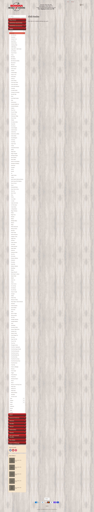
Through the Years (14, 345)
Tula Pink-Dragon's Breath (16, 349)
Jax (11, 173)
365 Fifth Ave (13, 35)
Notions (18, 421)
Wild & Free (13, 388)
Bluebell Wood (13, 66)
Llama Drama (13, 206)
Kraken (12, 197)
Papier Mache (13, 248)
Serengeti (13, 293)
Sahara (12, 281)
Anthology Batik (14, 44)
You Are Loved (14, 396)
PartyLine (13, 250)
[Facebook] (10, 450)
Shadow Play (13, 297)
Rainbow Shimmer (14, 266)
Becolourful (13, 62)
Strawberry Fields (14, 327)
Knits (11, 410)
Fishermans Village (14, 116)
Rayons (11, 408)
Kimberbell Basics (14, 187)
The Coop (13, 337)
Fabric (18, 29)
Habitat (12, 149)
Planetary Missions (14, 258)
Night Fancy (13, 238)
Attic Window (13, 50)
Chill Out (13, 78)
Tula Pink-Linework (15, 353)
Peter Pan (13, 254)
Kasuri (12, 185)
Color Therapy (13, 80)
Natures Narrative (14, 234)
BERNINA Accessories (18, 26)
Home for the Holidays (15, 161)
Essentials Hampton (14, 106)
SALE (11, 415)
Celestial (12, 70)
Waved (12, 380)
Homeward (13, 165)
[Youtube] (13, 450)
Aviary (12, 54)
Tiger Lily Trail (14, 339)
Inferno (12, 169)
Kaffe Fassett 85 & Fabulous (16, 181)
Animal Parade (13, 42)
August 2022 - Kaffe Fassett (16, 48)
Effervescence (13, 102)
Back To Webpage (14, 443)
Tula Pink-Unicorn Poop (15, 360)
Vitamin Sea (13, 376)
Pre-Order (12, 440)
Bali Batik (13, 56)
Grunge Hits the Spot (15, 147)
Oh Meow (13, 240)
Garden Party (13, 131)
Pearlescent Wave (14, 252)
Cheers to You (13, 74)
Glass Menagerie (14, 137)
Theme (17, 402)
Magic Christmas (14, 210)
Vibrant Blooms (14, 374)
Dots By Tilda (13, 94)
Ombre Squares (14, 242)
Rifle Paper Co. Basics (15, 274)
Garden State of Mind (15, 133)
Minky (12, 224)
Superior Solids (14, 333)
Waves (12, 382)
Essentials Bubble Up (15, 104)
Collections (17, 33)
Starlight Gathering (14, 319)
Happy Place (13, 151)
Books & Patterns (18, 418)
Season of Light (14, 291)
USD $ (46, 498)
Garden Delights (14, 127)
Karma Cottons (14, 183)
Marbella (12, 216)
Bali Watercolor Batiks (15, 60)
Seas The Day (13, 289)
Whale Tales (13, 386)
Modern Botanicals (14, 226)
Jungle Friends (13, 175)
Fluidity (12, 120)
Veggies (12, 372)
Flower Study (13, 118)
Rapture (12, 270)
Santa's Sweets (13, 283)
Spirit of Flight (14, 313)
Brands (17, 31)
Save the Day (13, 285)
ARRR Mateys (13, 46)
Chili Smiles (13, 76)
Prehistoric (13, 260)
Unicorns (12, 368)
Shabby (12, 295)
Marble (12, 218)
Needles (18, 424)
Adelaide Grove (14, 39)
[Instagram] (16, 450)
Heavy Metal (13, 159)
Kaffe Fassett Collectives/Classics (17, 179)
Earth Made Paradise (15, 98)
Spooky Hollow (14, 315)
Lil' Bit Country (14, 204)
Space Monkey (13, 307)
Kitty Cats (13, 191)
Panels (11, 404)
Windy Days (13, 390)
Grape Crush (13, 143)
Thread (18, 427)
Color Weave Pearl (14, 82)
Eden (12, 100)
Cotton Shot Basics (14, 84)
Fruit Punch (13, 125)
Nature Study (13, 232)
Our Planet (13, 244)
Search (47, 506)
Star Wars (13, 317)
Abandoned (13, 37)
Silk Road (13, 303)
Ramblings (13, 268)
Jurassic (12, 177)
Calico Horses (13, 68)
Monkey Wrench (14, 228)
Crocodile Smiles (14, 90)
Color (17, 399)
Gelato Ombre (13, 135)
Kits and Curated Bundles (14, 436)
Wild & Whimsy (14, 392)
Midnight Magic (14, 220)
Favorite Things (14, 112)
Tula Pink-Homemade (15, 351)
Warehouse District (14, 378)
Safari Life (13, 279)
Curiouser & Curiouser (15, 92)
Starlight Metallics (14, 321)
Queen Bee (13, 264)
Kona (12, 195)
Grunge (12, 145)
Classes (18, 433)
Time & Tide (13, 341)
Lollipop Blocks (14, 208)
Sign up (72, 1)
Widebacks (12, 406)
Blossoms (13, 64)
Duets (12, 96)
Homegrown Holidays (15, 163)
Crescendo (13, 88)
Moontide (13, 230)
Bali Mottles (13, 58)
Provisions (13, 262)
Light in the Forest (14, 202)
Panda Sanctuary (14, 246)
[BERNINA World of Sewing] (16, 7)
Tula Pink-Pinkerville (15, 355)
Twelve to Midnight (14, 366)
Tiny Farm (13, 343)
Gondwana (13, 139)
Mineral (12, 222)
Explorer (12, 108)
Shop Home (13, 20)
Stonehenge (13, 325)
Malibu (12, 212)
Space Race (13, 309)
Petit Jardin (13, 256)
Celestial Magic (14, 72)
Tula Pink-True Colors (15, 358)
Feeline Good (13, 114)
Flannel (11, 412)
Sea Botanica (13, 287)
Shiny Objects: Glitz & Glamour (17, 301)
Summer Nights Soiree (15, 329)
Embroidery (18, 430)
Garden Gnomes (14, 129)
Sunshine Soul (13, 331)
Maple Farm (13, 214)
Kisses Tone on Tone (15, 189)
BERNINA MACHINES (16, 23)
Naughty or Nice (14, 236)
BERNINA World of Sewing (47, 509)
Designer (17, 401)
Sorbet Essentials (14, 305)
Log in (68, 1)
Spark (12, 311)
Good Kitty (13, 141)
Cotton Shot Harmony (15, 86)
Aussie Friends (13, 52)
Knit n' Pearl (13, 193)
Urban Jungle (13, 370)
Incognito (13, 167)
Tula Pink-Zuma (14, 362)
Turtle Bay (13, 364)
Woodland (13, 394)
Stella (12, 323)
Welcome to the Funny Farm (16, 384)
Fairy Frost (13, 110)
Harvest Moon (13, 157)
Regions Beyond (14, 272)
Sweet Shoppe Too (14, 335)
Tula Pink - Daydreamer (15, 347)
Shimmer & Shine (14, 299)
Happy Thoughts (14, 153)
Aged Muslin (13, 41)
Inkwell (12, 171)
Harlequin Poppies (14, 155)
